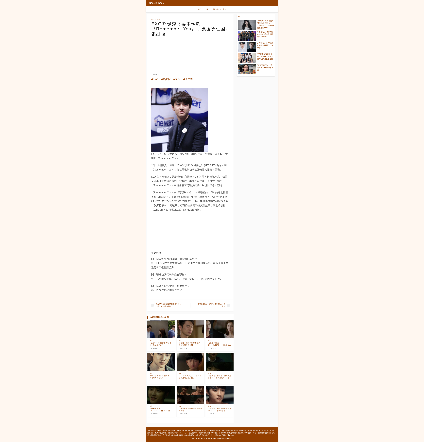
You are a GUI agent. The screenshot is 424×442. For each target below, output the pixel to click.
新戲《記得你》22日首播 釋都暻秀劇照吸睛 (160, 377)
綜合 (199, 9)
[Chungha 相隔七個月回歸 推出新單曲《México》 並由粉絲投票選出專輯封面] (247, 25)
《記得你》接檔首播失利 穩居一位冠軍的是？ (160, 344)
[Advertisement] (190, 53)
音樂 (206, 9)
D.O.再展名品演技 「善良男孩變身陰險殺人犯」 (190, 377)
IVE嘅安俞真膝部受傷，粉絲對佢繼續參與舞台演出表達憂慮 (265, 56)
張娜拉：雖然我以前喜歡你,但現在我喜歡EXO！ (190, 344)
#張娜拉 (166, 79)
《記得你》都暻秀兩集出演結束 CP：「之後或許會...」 (219, 410)
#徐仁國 (188, 79)
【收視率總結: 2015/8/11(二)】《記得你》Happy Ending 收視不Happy (219, 344)
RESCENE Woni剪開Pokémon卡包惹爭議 (265, 67)
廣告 (224, 9)
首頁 (152, 19)
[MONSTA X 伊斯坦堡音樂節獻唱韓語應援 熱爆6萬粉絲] (247, 36)
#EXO (154, 79)
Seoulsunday (156, 3)
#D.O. (176, 79)
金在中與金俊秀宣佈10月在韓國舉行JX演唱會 (265, 45)
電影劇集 (216, 9)
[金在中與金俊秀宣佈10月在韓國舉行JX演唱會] (247, 47)
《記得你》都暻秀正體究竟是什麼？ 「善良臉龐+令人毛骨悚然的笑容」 (219, 377)
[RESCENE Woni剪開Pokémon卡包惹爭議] (247, 69)
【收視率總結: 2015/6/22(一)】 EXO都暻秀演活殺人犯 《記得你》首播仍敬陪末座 (161, 410)
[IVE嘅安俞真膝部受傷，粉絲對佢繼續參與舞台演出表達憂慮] (247, 58)
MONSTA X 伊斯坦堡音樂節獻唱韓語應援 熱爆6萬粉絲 (265, 34)
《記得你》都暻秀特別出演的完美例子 (190, 410)
